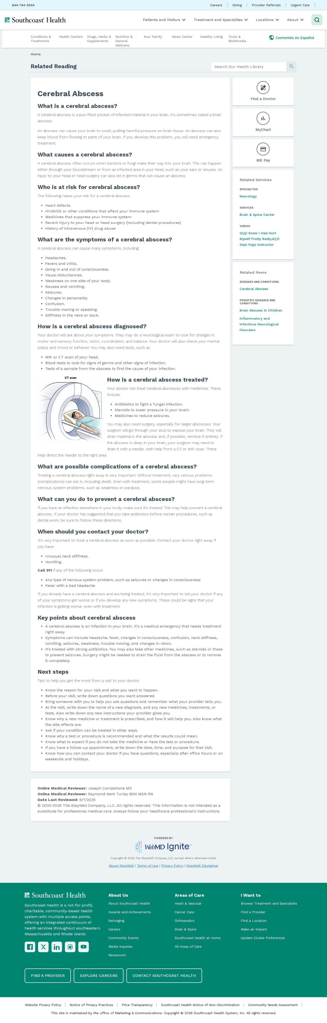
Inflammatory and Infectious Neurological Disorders (259, 324)
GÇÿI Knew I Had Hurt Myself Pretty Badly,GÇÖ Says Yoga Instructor (259, 238)
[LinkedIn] (56, 947)
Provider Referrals (266, 5)
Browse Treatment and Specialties (269, 903)
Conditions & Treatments (41, 39)
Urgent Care (300, 5)
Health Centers (71, 37)
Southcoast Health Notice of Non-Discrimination (200, 1005)
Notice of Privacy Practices (91, 1005)
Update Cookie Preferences (263, 938)
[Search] (317, 20)
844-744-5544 (23, 5)
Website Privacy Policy (43, 1005)
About (292, 19)
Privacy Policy (172, 865)
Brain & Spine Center (257, 215)
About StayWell (121, 865)
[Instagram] (70, 947)
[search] (249, 67)
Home (36, 54)
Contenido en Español (295, 38)
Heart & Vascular (188, 903)
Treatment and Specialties (218, 19)
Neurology (248, 196)
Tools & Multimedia (237, 39)
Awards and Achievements (129, 912)
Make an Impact (254, 929)
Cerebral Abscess (254, 289)
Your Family (153, 37)
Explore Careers (98, 975)
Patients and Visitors (161, 19)
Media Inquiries (120, 946)
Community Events (123, 938)
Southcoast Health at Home (197, 938)
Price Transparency (137, 1005)
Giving (237, 5)
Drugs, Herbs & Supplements (99, 39)
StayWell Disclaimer (202, 865)
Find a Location (253, 921)
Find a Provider (253, 912)
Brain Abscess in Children (261, 310)
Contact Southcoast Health (164, 975)
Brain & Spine (185, 929)
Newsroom (117, 955)
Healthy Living (211, 37)
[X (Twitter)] (43, 947)
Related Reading (54, 66)
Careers (216, 5)
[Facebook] (30, 947)
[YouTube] (83, 947)
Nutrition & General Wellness (124, 41)
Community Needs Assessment (273, 1005)
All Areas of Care (188, 946)
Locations (265, 19)
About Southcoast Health (129, 903)
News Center (182, 37)
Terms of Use (147, 865)
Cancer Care (184, 912)
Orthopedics (184, 921)
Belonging (116, 921)
